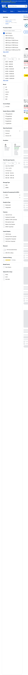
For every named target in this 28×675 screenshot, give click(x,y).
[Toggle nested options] (19, 131)
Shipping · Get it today (11, 22)
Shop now (13, 2)
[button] (5, 11)
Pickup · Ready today (10, 19)
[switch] (4, 250)
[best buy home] (4, 6)
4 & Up (13, 260)
